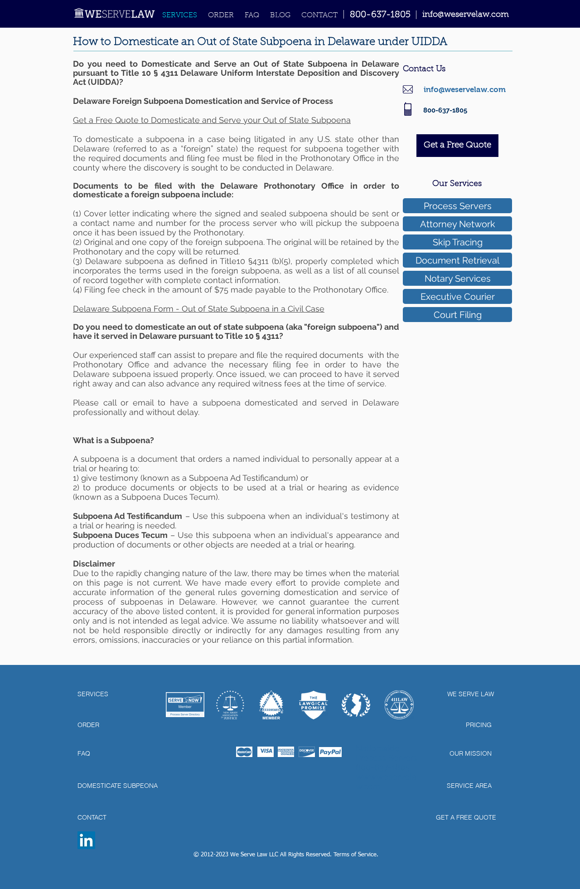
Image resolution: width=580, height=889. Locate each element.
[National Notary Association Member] (270, 704)
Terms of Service (355, 855)
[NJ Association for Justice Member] (230, 704)
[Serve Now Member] (185, 704)
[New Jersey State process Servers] (356, 704)
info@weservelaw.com (465, 89)
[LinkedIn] (86, 840)
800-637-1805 (380, 15)
